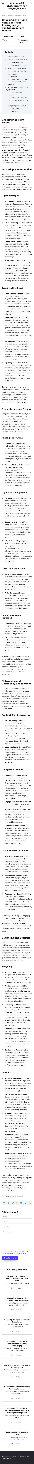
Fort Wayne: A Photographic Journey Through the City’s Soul (17, 1278)
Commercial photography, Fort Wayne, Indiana (17, 6)
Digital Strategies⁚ (18, 63)
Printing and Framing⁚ (19, 71)
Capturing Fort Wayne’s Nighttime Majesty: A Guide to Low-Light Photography (17, 1410)
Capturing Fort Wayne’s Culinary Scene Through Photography (17, 1343)
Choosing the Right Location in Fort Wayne (17, 1321)
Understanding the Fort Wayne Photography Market (17, 1388)
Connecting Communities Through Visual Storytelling (17, 1299)
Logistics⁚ (15, 111)
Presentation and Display (17, 68)
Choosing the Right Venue (18, 57)
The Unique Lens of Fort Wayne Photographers (17, 1366)
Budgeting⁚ (15, 109)
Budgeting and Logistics (17, 106)
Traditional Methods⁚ (19, 65)
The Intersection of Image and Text (17, 1433)
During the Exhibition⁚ (19, 98)
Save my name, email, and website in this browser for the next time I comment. (16, 1252)
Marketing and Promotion (17, 60)
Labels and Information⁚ (20, 79)
